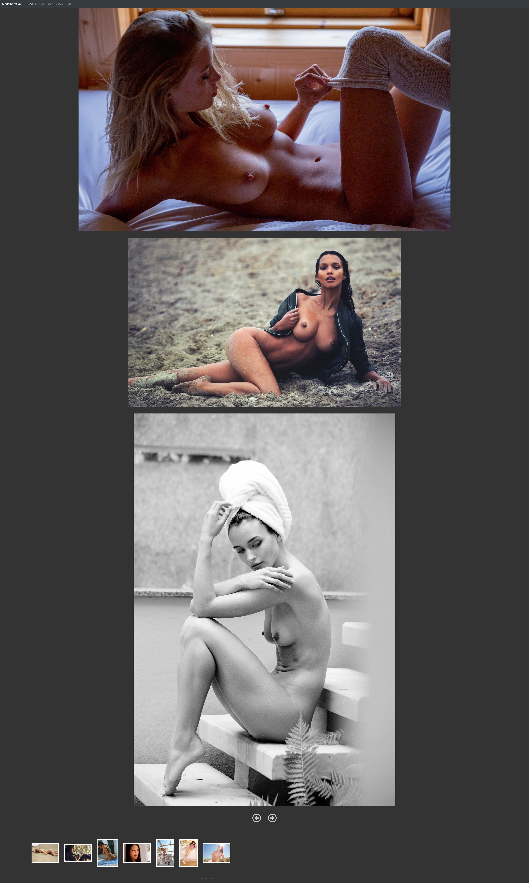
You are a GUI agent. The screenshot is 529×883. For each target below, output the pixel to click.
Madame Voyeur (12, 4)
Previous (39, 3)
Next (68, 3)
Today (49, 3)
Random (59, 3)
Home (30, 3)
